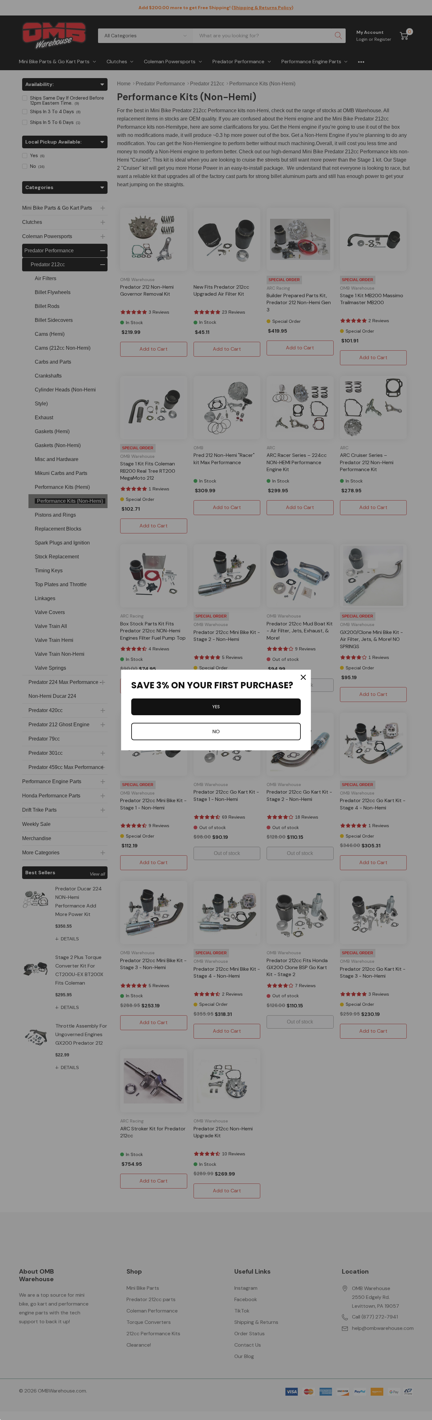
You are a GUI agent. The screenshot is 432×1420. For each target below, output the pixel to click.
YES (216, 707)
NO (216, 731)
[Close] (303, 677)
